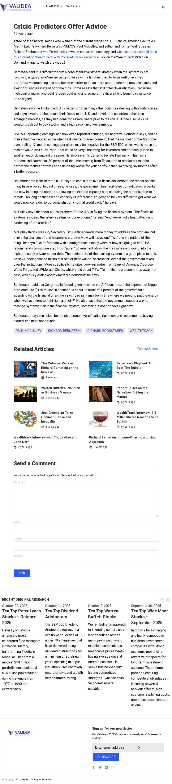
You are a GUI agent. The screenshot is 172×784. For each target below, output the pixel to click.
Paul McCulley (28, 331)
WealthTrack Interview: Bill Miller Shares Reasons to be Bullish (137, 417)
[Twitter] (100, 767)
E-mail (17, 538)
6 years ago (128, 402)
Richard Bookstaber (105, 331)
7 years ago (25, 447)
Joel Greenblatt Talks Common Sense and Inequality (57, 417)
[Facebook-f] (93, 767)
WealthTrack (141, 331)
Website (18, 555)
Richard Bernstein (64, 331)
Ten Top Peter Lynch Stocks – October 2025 (21, 616)
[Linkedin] (106, 767)
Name (17, 522)
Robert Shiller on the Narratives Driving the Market (133, 392)
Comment (19, 482)
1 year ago (52, 377)
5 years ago (128, 372)
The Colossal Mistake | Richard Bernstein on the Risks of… (59, 367)
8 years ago (100, 447)
